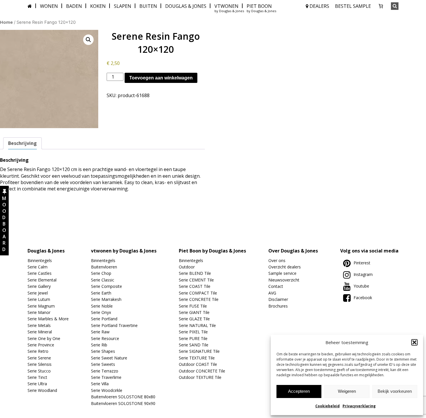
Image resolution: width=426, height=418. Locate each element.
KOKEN (98, 6)
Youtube (361, 286)
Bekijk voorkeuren (395, 391)
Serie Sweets (103, 364)
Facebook (363, 297)
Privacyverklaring (359, 406)
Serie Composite (106, 286)
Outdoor (187, 267)
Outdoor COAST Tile (198, 364)
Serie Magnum (41, 306)
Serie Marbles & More (48, 318)
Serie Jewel (38, 293)
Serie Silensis (40, 364)
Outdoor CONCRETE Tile (202, 371)
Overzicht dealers (284, 267)
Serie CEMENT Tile (196, 280)
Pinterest (362, 263)
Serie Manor (39, 312)
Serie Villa (100, 383)
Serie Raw (100, 332)
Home (6, 22)
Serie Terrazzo (104, 371)
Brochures (278, 306)
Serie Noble (102, 306)
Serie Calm (38, 267)
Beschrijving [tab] (22, 143)
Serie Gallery (39, 286)
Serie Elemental (42, 280)
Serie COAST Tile (194, 286)
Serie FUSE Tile (193, 306)
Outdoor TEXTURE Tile (200, 377)
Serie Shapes (103, 351)
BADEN (74, 6)
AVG (272, 293)
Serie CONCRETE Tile (199, 299)
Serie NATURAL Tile (197, 325)
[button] (414, 342)
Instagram (363, 274)
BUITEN (148, 6)
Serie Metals (39, 325)
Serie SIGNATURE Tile (199, 351)
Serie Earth (101, 293)
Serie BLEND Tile (195, 273)
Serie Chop (101, 273)
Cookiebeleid (327, 406)
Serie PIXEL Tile (193, 332)
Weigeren (347, 391)
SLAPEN (122, 6)
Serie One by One (44, 338)
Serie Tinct (37, 377)
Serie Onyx (101, 312)
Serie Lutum (39, 299)
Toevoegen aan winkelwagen (161, 77)
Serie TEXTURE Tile (197, 358)
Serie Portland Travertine (114, 325)
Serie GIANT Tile (194, 312)
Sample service (282, 273)
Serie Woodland (42, 390)
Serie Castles (40, 273)
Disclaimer (278, 299)
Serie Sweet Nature (109, 358)
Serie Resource (105, 338)
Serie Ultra (37, 383)
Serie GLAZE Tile (194, 318)
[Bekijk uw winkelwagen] (380, 6)
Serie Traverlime (106, 377)
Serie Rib (99, 345)
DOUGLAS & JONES (185, 6)
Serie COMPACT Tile (198, 293)
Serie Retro (38, 351)
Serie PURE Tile (193, 338)
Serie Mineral (40, 332)
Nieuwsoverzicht (283, 280)
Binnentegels (40, 260)
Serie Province (41, 345)
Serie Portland (104, 318)
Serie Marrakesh (106, 299)
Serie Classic (102, 280)
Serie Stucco (39, 371)
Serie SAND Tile (193, 345)
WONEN (49, 6)
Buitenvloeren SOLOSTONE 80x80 (123, 396)
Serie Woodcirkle (106, 390)
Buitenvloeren (104, 267)
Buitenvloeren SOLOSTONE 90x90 (123, 403)
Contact (275, 286)
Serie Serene (39, 358)
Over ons (276, 260)
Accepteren (299, 391)
